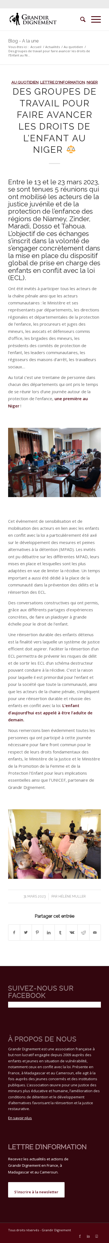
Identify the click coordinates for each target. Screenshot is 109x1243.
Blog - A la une (23, 41)
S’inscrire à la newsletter (36, 1191)
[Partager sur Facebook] (14, 932)
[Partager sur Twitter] (25, 932)
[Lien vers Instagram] (97, 1236)
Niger (92, 82)
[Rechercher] (80, 19)
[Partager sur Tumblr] (60, 932)
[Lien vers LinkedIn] (88, 1236)
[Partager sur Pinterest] (37, 932)
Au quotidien (25, 82)
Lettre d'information (62, 82)
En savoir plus (20, 1117)
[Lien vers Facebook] (80, 1236)
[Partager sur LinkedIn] (48, 932)
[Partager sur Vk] (71, 932)
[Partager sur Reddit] (83, 932)
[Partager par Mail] (95, 932)
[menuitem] (80, 19)
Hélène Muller (72, 896)
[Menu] (93, 19)
